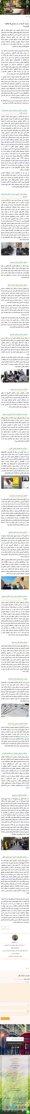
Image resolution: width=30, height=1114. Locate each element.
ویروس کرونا (18, 51)
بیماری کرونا (12, 901)
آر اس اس (15, 1075)
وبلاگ (26, 16)
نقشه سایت (15, 1077)
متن (28, 982)
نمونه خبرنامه (14, 1047)
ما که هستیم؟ (14, 1081)
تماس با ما (14, 1079)
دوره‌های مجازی (10, 140)
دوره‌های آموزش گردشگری (21, 119)
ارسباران (12, 948)
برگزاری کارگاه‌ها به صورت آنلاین (13, 459)
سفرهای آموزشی (20, 573)
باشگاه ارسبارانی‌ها (18, 808)
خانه (29, 16)
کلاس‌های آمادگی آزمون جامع (10, 879)
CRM (20, 1112)
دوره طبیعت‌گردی (14, 1063)
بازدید (3, 632)
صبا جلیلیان (14, 942)
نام (28, 1005)
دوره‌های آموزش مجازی (19, 400)
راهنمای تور (15, 1067)
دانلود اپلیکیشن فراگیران (15, 1090)
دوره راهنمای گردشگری (14, 1065)
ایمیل (28, 1011)
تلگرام (27, 771)
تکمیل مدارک (5, 696)
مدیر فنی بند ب (14, 1061)
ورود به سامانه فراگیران (14, 1088)
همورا (17, 1112)
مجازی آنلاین (15, 160)
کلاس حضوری (6, 182)
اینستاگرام (4, 768)
